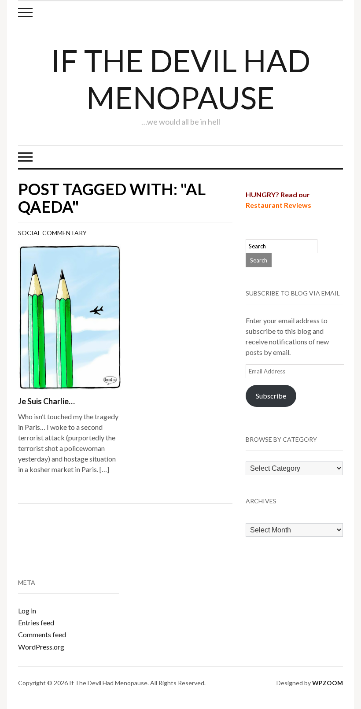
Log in (27, 610)
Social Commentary (52, 232)
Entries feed (36, 622)
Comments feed (42, 634)
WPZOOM (327, 683)
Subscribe (271, 395)
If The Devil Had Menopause (180, 79)
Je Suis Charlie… (46, 401)
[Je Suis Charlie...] (69, 315)
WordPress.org (41, 647)
